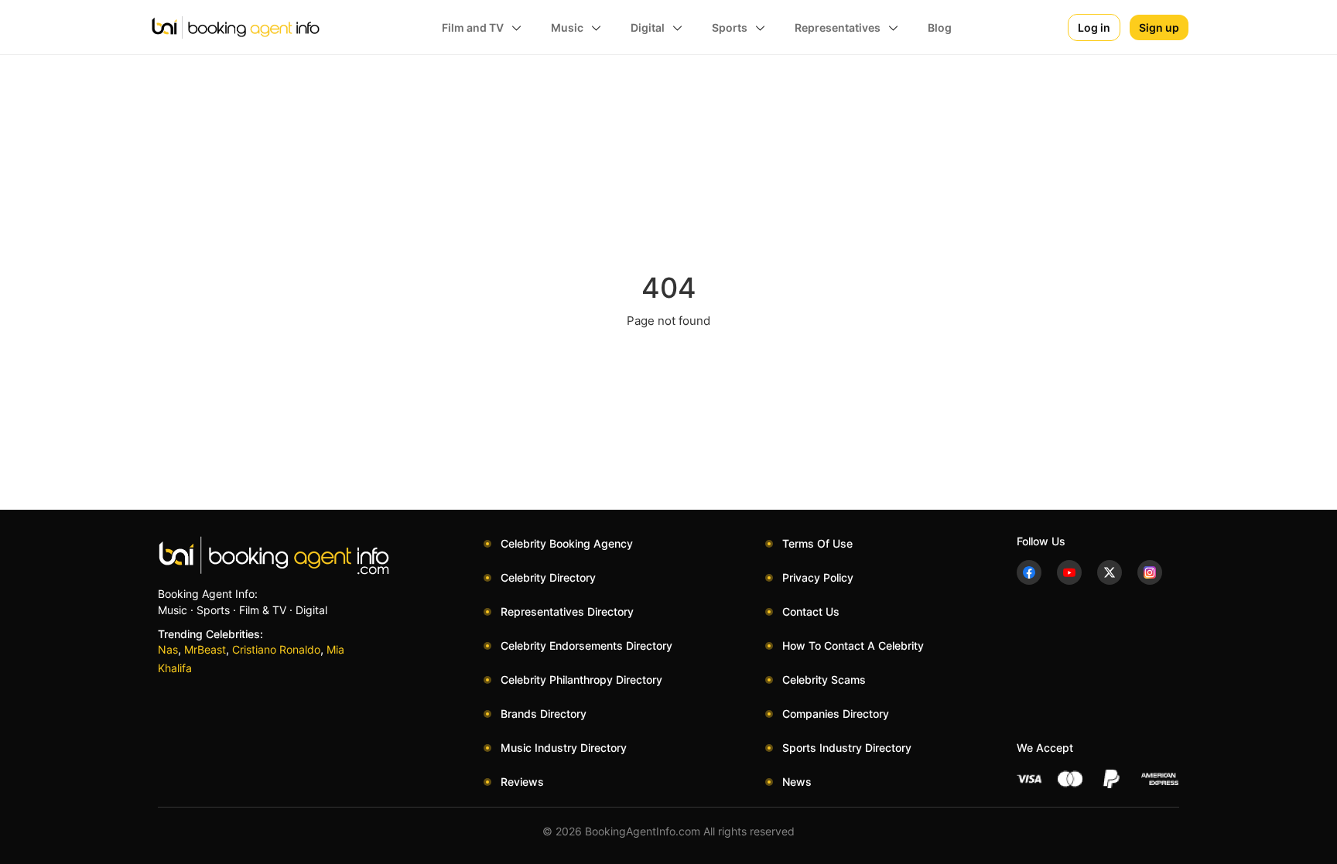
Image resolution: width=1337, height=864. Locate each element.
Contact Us (810, 611)
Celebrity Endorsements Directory (586, 645)
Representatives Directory (567, 611)
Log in (1094, 27)
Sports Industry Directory (846, 747)
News (797, 781)
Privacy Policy (817, 577)
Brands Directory (543, 713)
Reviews (522, 781)
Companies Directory (835, 713)
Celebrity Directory (548, 577)
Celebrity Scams (824, 679)
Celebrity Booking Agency (567, 543)
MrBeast (205, 649)
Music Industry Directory (564, 747)
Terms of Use (817, 543)
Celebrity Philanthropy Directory (581, 679)
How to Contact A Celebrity (853, 645)
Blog (940, 27)
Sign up (1159, 27)
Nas (168, 649)
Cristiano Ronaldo (276, 649)
